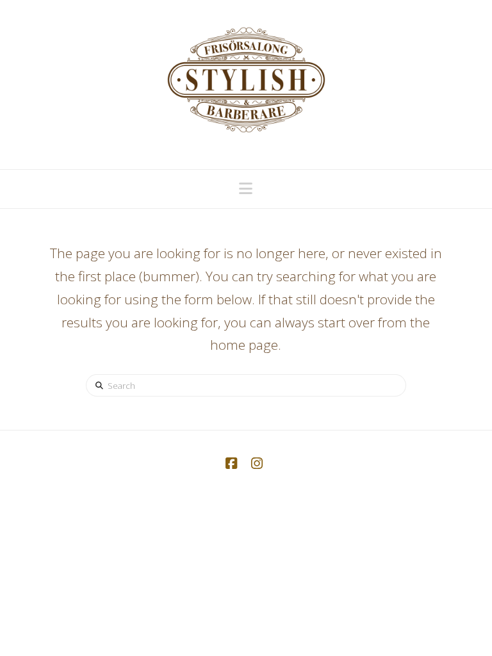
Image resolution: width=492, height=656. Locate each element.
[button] (245, 188)
